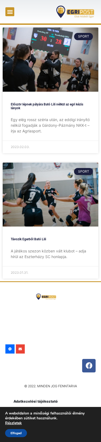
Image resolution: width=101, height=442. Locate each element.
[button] (9, 11)
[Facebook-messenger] (10, 349)
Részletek (13, 423)
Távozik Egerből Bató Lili (28, 239)
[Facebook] (89, 365)
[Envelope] (20, 349)
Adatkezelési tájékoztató (35, 401)
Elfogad (16, 433)
